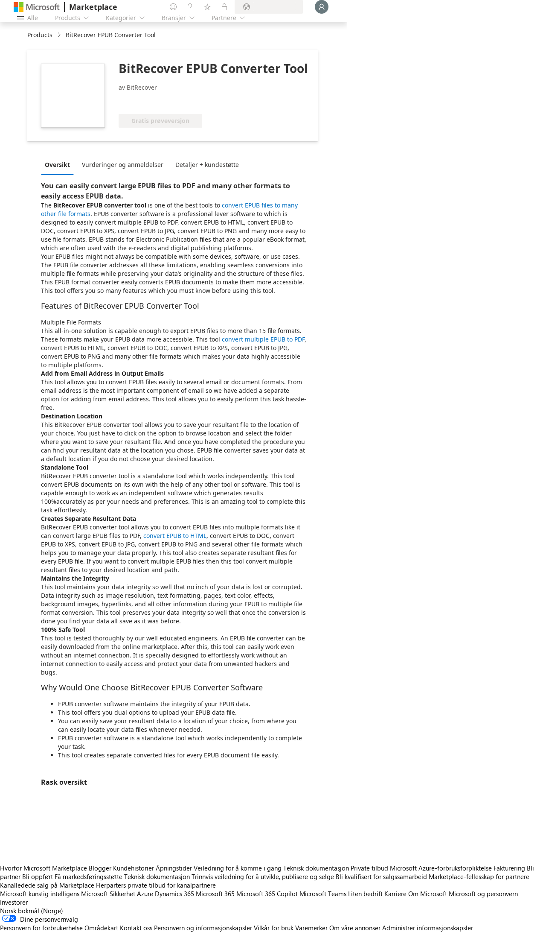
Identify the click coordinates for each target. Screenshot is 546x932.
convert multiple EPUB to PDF (263, 339)
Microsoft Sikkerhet (108, 893)
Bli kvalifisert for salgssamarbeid (381, 876)
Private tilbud (369, 868)
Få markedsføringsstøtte (88, 876)
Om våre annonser (354, 927)
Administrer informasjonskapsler (427, 927)
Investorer (14, 902)
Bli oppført (37, 876)
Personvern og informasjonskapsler (203, 927)
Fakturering (509, 868)
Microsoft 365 (215, 893)
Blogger (100, 868)
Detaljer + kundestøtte (207, 165)
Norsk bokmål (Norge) (31, 910)
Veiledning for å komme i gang (238, 868)
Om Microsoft (427, 893)
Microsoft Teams (322, 893)
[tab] (59, 164)
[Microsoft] (37, 7)
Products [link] (39, 35)
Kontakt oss (136, 927)
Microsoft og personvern (483, 893)
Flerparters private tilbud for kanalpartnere (156, 885)
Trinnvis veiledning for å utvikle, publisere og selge (263, 876)
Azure (145, 893)
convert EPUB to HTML (174, 536)
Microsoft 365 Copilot (267, 893)
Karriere (395, 893)
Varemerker (311, 927)
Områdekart (101, 927)
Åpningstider (174, 868)
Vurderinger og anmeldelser (122, 165)
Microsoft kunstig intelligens (39, 893)
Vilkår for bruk (273, 927)
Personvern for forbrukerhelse (41, 927)
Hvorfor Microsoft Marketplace (43, 868)
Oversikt (57, 165)
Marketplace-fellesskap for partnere (479, 876)
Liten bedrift (365, 893)
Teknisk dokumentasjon (316, 868)
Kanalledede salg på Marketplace (47, 885)
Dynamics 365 (174, 893)
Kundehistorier (133, 868)
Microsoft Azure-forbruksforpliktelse (442, 868)
